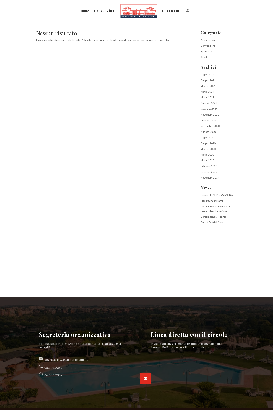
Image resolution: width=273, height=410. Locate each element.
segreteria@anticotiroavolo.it (63, 358)
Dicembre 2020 (209, 108)
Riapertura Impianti (212, 200)
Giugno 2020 (208, 143)
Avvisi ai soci (208, 39)
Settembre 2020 (210, 125)
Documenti (171, 11)
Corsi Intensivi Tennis (213, 216)
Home (84, 11)
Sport (204, 57)
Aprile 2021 (207, 91)
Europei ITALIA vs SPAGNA (217, 194)
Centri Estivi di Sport (213, 222)
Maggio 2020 (208, 149)
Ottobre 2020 (209, 120)
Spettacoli (206, 51)
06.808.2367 (51, 366)
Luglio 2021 (207, 74)
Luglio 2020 (207, 137)
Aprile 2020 (207, 154)
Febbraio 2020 (209, 166)
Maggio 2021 (208, 86)
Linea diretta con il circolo (189, 334)
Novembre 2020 (210, 114)
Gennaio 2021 (209, 103)
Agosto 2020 (208, 131)
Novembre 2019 (210, 177)
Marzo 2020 (207, 160)
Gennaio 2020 (209, 171)
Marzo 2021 (207, 97)
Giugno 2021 (208, 80)
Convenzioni (105, 11)
